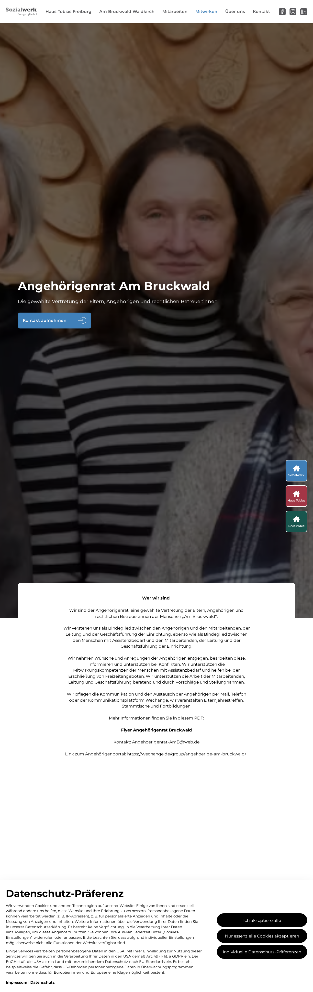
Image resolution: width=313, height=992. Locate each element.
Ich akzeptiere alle (262, 920)
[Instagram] (293, 11)
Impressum (17, 982)
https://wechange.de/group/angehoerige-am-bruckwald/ (186, 753)
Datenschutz (42, 982)
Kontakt (261, 11)
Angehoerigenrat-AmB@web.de (166, 741)
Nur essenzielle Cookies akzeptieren (262, 935)
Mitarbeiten (175, 11)
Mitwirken (206, 11)
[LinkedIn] (303, 11)
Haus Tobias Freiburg (68, 11)
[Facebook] (282, 11)
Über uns (235, 11)
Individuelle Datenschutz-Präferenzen (262, 951)
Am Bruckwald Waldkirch (127, 11)
